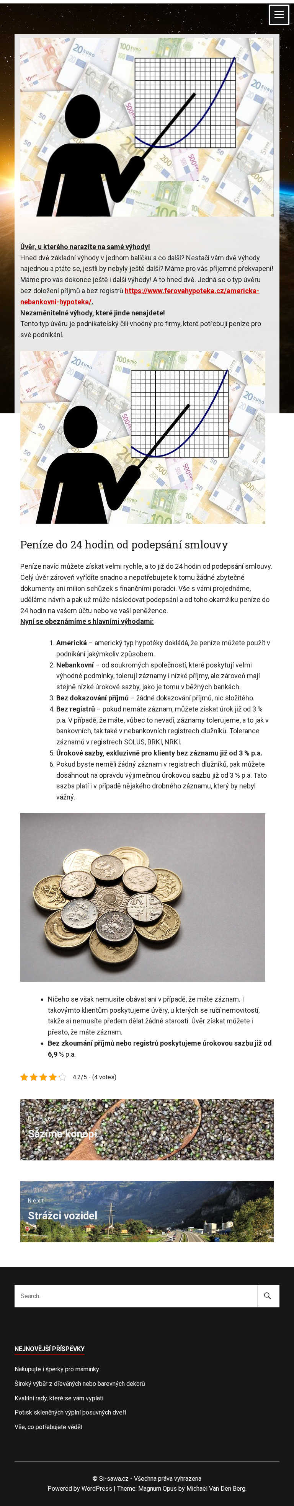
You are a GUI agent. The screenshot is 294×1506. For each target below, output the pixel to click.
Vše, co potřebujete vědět (48, 1427)
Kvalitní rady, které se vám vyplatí (59, 1398)
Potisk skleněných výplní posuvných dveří (70, 1412)
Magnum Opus (157, 1488)
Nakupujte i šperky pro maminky (57, 1369)
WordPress (97, 1488)
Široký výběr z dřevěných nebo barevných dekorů (80, 1383)
